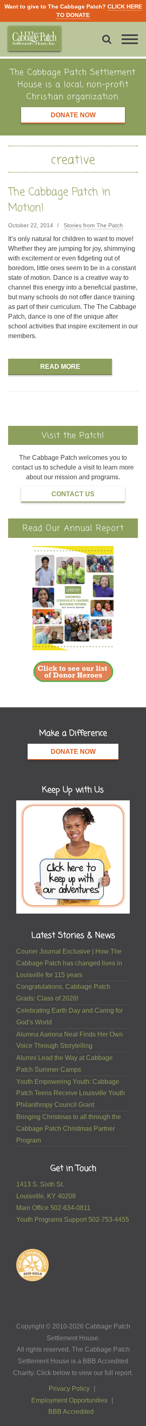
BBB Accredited (71, 1411)
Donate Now (73, 115)
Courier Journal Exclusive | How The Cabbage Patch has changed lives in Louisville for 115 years (69, 963)
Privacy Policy (69, 1388)
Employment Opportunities (69, 1400)
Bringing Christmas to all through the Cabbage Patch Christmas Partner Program (68, 1128)
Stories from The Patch (93, 225)
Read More (60, 366)
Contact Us (73, 494)
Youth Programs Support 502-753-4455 (72, 1219)
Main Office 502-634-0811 (53, 1207)
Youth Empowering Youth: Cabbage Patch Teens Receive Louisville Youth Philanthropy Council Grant (70, 1093)
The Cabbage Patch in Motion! (59, 200)
